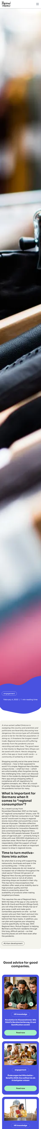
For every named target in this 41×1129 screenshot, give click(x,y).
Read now (20, 1032)
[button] (37, 4)
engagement (9, 693)
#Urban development (13, 943)
